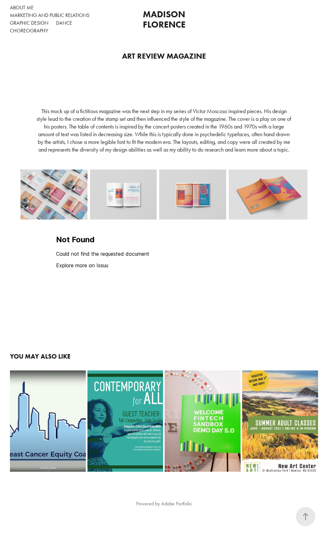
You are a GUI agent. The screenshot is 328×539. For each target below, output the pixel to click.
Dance (64, 23)
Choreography (29, 31)
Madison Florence (165, 19)
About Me (22, 7)
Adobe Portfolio (176, 504)
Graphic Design (29, 23)
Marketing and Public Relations (49, 15)
